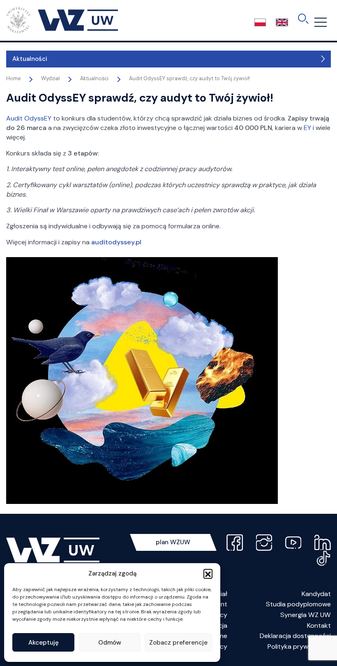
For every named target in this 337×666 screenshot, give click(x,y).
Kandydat (316, 593)
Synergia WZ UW (305, 614)
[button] (208, 573)
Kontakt (319, 625)
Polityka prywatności (299, 646)
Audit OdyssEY (28, 118)
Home (13, 78)
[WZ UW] (62, 19)
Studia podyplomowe (298, 604)
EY (307, 127)
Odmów (109, 642)
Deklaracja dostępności (295, 635)
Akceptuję (43, 642)
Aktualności (29, 59)
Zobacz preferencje (178, 642)
